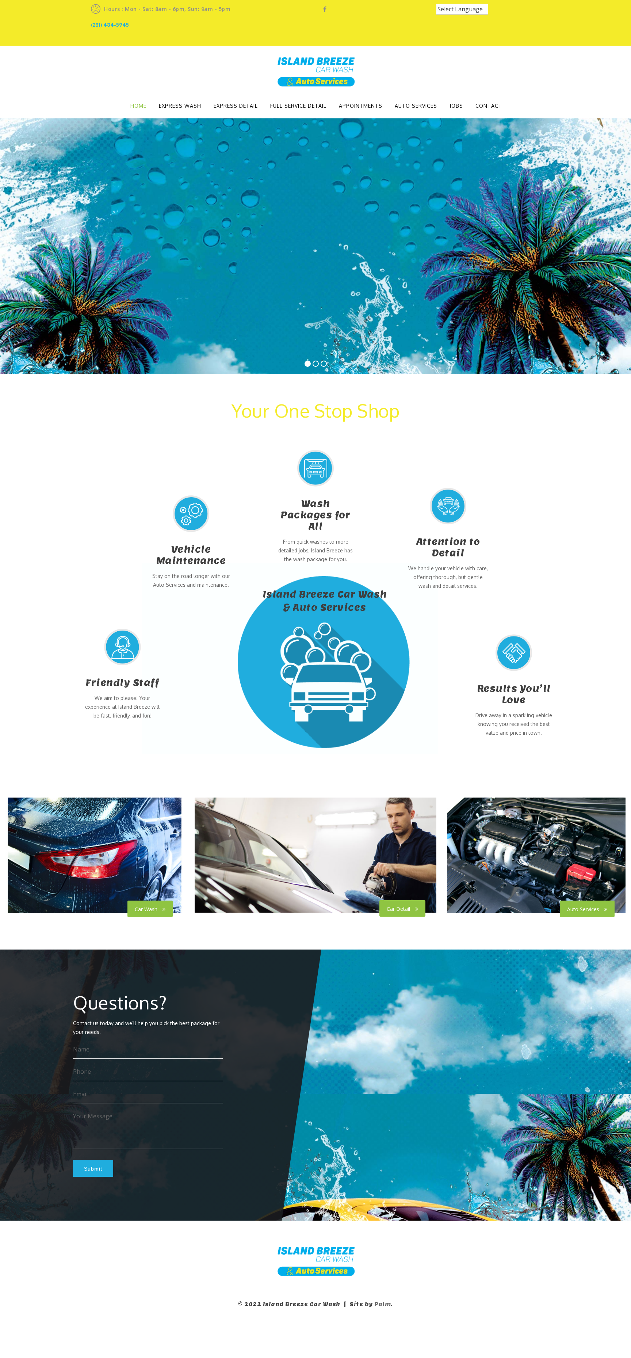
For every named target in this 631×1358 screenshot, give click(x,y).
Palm (382, 1304)
